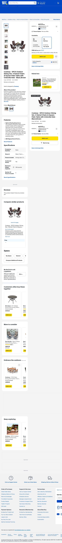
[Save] (56, 57)
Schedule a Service (23, 496)
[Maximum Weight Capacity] (13, 167)
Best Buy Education (42, 501)
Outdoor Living (11, 19)
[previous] (4, 109)
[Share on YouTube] (58, 514)
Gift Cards (3, 506)
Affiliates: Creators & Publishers (45, 496)
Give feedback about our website (22, 530)
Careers (39, 514)
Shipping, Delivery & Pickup (8, 494)
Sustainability (40, 519)
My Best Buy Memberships (25, 512)
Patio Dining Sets (45, 19)
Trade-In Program (5, 503)
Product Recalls (5, 501)
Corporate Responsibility (43, 517)
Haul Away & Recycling (24, 503)
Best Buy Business (41, 503)
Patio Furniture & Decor (22, 19)
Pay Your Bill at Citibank (7, 514)
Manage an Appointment (25, 499)
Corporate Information (43, 512)
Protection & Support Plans (26, 501)
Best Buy (4, 19)
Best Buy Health (41, 499)
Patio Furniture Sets (34, 19)
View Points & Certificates (25, 514)
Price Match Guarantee (6, 499)
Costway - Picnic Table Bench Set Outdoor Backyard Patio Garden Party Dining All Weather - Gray (49, 80)
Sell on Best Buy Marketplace (44, 491)
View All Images (14, 222)
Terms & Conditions (10, 535)
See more (6, 101)
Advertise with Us (41, 494)
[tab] (8, 256)
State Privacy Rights (25, 535)
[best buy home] (4, 3)
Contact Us (22, 506)
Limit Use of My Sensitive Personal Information (53, 535)
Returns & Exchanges (6, 496)
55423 (42, 50)
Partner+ (39, 506)
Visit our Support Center (25, 491)
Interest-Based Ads (20, 535)
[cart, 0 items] (58, 3)
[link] (9, 344)
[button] (56, 26)
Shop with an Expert (24, 494)
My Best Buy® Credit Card (7, 512)
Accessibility (3, 534)
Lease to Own (4, 517)
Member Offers (23, 517)
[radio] (36, 43)
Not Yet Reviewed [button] (9, 229)
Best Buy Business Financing (8, 522)
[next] (25, 109)
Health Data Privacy (31, 535)
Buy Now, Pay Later (6, 519)
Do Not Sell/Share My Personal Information (40, 535)
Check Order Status (6, 491)
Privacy (15, 534)
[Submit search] (34, 3)
